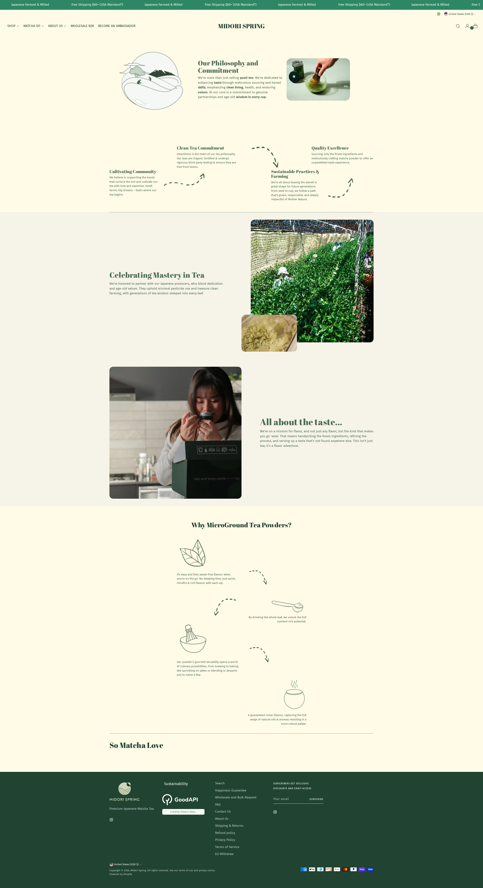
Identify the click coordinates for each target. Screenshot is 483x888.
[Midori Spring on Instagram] (438, 14)
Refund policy (225, 833)
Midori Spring (138, 870)
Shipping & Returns (229, 826)
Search (220, 783)
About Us (221, 819)
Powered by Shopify (120, 874)
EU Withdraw (224, 854)
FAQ (218, 805)
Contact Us (223, 812)
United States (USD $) (461, 14)
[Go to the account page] (466, 26)
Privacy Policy (225, 840)
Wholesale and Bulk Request (235, 797)
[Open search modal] (458, 26)
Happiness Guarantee (230, 790)
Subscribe (316, 799)
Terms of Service (227, 847)
